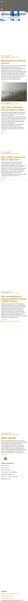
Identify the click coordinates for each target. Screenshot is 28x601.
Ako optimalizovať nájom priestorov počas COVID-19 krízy (13, 299)
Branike (22, 600)
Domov (4, 17)
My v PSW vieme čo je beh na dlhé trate (13, 158)
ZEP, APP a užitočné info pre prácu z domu (12, 108)
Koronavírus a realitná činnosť (13, 61)
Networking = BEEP (6, 55)
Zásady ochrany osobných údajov (9, 593)
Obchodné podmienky (7, 595)
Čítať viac (4, 81)
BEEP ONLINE (8, 438)
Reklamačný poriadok (7, 598)
